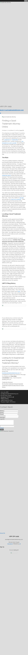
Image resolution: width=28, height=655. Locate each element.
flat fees (22, 197)
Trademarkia (15, 139)
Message (2, 417)
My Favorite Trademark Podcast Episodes (12, 383)
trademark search (6, 175)
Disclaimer (3, 397)
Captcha (2, 419)
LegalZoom (7, 139)
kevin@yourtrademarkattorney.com (11, 373)
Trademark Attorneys (7, 382)
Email (1, 412)
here (19, 291)
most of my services (16, 199)
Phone (1, 414)
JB (13, 397)
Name (2, 410)
